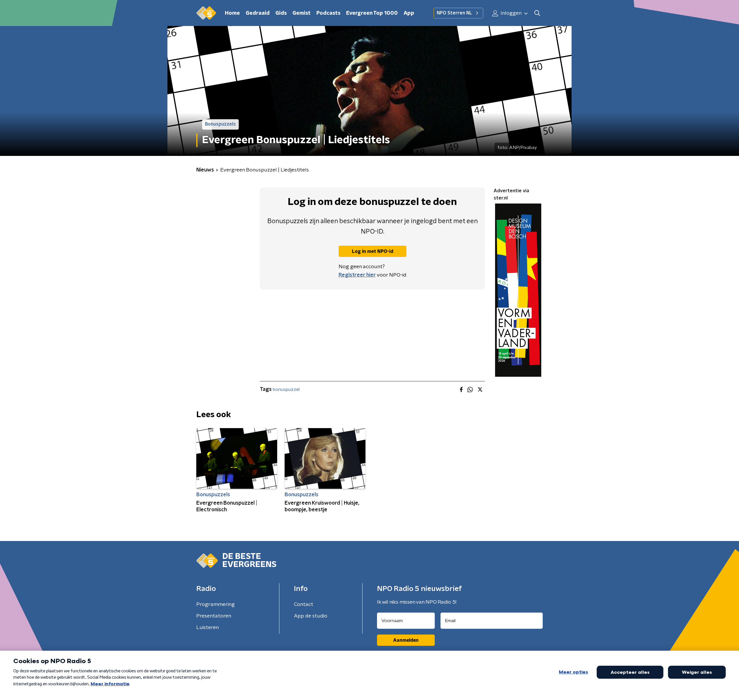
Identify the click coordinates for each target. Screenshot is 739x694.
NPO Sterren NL (454, 13)
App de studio (310, 616)
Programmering (215, 604)
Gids (281, 13)
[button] (537, 13)
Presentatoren (213, 616)
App (409, 13)
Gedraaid (258, 13)
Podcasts (328, 13)
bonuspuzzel (286, 389)
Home (232, 13)
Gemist (301, 13)
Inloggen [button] (510, 13)
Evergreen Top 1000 (372, 13)
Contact (303, 604)
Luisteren (207, 627)
